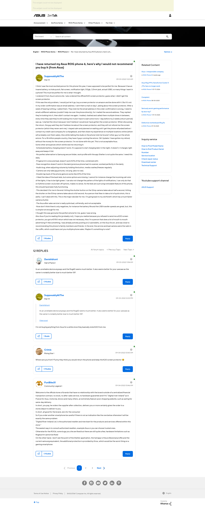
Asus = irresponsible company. (153, 72)
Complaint (145, 97)
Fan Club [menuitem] (109, 23)
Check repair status (150, 159)
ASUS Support (148, 187)
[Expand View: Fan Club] (114, 23)
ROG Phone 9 (147, 89)
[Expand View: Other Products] (102, 23)
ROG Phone (147, 100)
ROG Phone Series (48, 52)
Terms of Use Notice (41, 493)
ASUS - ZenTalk (45, 15)
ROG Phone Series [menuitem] (76, 23)
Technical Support (149, 165)
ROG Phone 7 (147, 115)
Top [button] (37, 502)
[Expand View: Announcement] (47, 23)
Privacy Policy (58, 493)
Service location (148, 155)
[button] (39, 238)
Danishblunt (44, 305)
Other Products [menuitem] (94, 23)
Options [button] (167, 52)
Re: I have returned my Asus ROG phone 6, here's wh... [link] (91, 52)
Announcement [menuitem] (39, 23)
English (36, 52)
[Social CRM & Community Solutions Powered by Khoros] (166, 503)
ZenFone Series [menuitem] (57, 23)
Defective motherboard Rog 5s (153, 123)
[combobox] (112, 36)
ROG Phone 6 (63, 52)
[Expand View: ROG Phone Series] (84, 23)
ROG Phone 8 (147, 75)
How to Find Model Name (152, 146)
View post (43, 320)
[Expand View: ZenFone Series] (64, 23)
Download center (149, 162)
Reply (127, 238)
